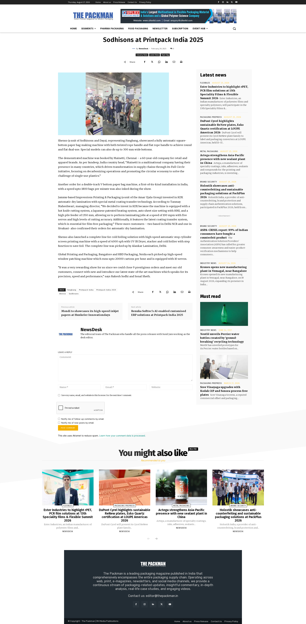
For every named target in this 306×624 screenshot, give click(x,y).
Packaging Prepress (211, 117)
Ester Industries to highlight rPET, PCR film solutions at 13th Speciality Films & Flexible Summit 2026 (68, 515)
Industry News (142, 55)
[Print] (181, 62)
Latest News (154, 55)
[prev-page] (149, 538)
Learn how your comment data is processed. (122, 435)
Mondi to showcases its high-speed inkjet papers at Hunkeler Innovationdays (90, 312)
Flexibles (205, 83)
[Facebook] (218, 2)
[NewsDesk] (134, 48)
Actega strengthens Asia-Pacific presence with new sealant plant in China (222, 159)
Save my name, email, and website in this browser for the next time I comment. (96, 395)
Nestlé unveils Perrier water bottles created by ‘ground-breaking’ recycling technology (222, 337)
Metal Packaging (209, 151)
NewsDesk (143, 48)
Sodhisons (74, 294)
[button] (234, 28)
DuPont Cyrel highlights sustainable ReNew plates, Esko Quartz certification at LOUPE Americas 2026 (124, 515)
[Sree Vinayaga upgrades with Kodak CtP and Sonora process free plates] (224, 367)
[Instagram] (223, 2)
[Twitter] (232, 2)
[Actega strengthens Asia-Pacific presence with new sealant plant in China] (181, 488)
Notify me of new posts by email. (77, 422)
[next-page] (156, 538)
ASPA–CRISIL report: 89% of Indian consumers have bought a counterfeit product (224, 233)
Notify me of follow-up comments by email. (82, 419)
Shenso (62, 294)
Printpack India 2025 (106, 290)
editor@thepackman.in (162, 596)
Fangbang (71, 290)
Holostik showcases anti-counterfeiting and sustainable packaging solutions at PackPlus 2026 (238, 515)
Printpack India (86, 290)
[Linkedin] (227, 2)
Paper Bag (165, 55)
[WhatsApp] (159, 62)
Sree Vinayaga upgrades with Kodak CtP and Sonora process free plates (224, 390)
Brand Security (208, 182)
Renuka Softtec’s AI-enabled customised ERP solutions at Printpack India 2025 (158, 312)
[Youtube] (236, 2)
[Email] (174, 62)
